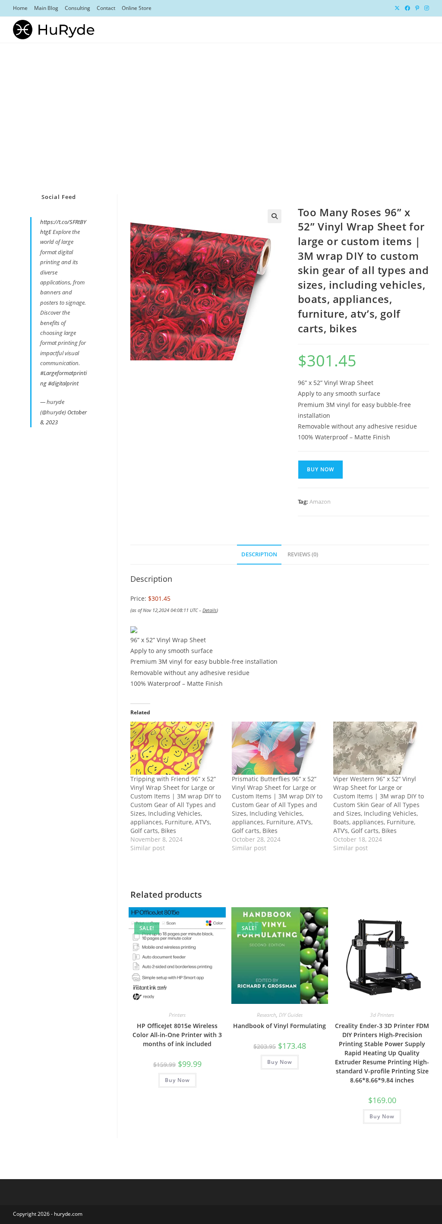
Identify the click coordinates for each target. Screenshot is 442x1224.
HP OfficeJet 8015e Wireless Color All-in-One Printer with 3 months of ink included (177, 1035)
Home (20, 8)
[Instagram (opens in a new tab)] (425, 8)
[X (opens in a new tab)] (397, 8)
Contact (106, 8)
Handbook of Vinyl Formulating (279, 1026)
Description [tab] (259, 554)
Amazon (320, 501)
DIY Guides (291, 1015)
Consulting (77, 8)
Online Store (137, 8)
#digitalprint (63, 383)
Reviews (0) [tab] (302, 554)
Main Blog (46, 8)
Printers (177, 1015)
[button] (274, 216)
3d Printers (382, 1015)
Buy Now (320, 469)
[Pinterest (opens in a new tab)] (417, 8)
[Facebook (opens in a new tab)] (407, 8)
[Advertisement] (221, 107)
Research (266, 1015)
